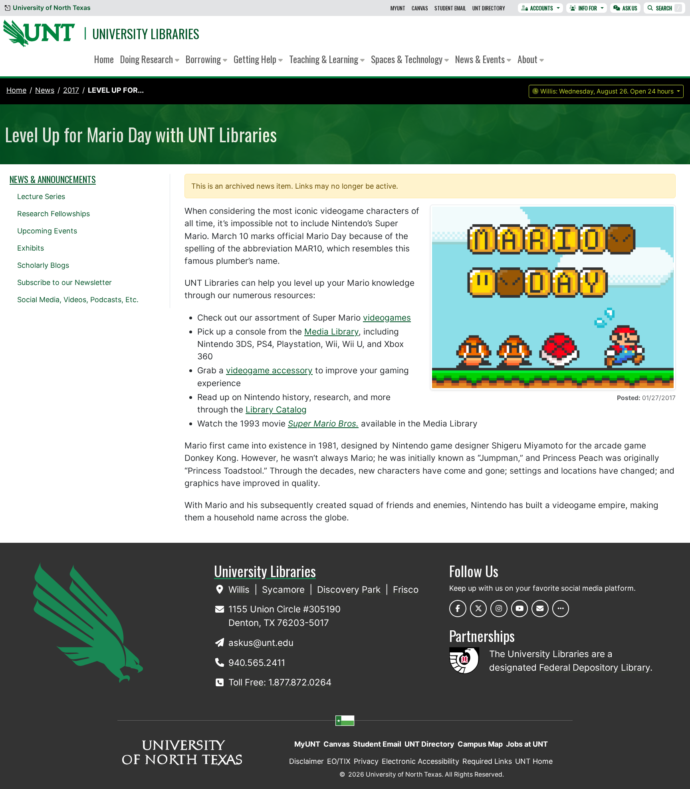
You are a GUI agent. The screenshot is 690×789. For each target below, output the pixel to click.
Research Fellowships (53, 213)
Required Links (487, 761)
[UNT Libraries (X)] (478, 608)
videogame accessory (269, 370)
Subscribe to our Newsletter (64, 282)
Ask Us (630, 8)
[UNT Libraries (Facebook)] (457, 608)
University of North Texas (52, 8)
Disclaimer (306, 761)
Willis (240, 589)
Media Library (331, 332)
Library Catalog (276, 409)
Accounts (541, 8)
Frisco (405, 589)
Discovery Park (350, 589)
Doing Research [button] (147, 59)
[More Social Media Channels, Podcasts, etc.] (560, 608)
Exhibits (30, 248)
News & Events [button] (481, 59)
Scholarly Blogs (43, 265)
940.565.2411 (256, 662)
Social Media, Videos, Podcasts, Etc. (78, 299)
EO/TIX (339, 761)
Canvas (420, 8)
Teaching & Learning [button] (324, 59)
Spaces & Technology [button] (407, 59)
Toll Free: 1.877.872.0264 (279, 682)
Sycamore (284, 589)
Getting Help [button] (256, 59)
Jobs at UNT (527, 744)
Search (668, 8)
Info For (588, 8)
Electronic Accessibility (420, 761)
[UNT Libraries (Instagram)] (499, 608)
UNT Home (534, 761)
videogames (387, 318)
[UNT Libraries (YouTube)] (519, 608)
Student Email (450, 8)
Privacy (366, 761)
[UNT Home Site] (88, 622)
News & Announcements (53, 179)
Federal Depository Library (594, 667)
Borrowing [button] (204, 59)
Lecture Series (41, 196)
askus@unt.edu (260, 642)
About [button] (528, 59)
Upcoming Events (47, 231)
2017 (71, 90)
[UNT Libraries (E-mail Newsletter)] (540, 608)
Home (104, 59)
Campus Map (480, 744)
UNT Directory (488, 8)
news (44, 90)
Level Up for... (116, 90)
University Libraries (145, 33)
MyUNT (398, 8)
